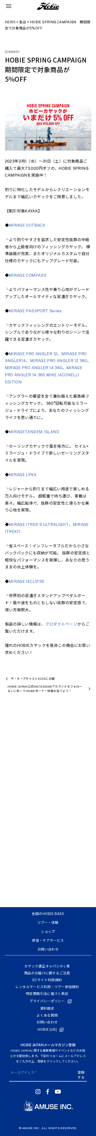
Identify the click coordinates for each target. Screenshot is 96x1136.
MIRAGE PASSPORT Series (35, 311)
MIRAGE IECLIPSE (27, 581)
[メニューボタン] (9, 6)
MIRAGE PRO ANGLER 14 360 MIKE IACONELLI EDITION (44, 375)
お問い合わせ (48, 949)
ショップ (48, 932)
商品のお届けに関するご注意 (47, 973)
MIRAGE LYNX (22, 474)
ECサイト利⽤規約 (47, 980)
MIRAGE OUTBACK (27, 225)
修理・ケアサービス (48, 940)
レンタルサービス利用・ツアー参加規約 (47, 987)
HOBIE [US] (47, 1030)
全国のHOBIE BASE (48, 914)
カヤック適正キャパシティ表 (47, 966)
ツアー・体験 (47, 923)
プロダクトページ (61, 624)
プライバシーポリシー (47, 1001)
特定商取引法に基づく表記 (47, 994)
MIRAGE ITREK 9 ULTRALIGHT (39, 524)
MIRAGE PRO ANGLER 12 (33, 354)
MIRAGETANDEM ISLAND (34, 432)
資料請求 (47, 1008)
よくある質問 (47, 1015)
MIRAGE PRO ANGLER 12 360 (58, 360)
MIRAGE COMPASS (27, 275)
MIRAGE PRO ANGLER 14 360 (34, 368)
